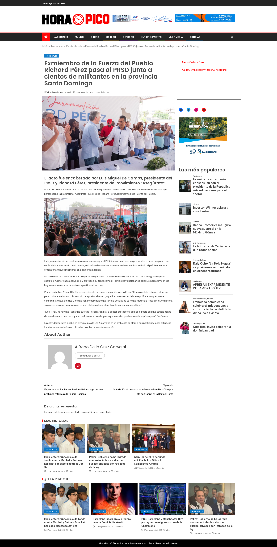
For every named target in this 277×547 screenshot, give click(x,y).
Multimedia (176, 37)
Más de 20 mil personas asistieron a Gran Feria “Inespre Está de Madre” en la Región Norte (143, 389)
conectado (74, 411)
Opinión (111, 37)
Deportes (128, 37)
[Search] (232, 37)
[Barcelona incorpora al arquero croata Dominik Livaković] (114, 499)
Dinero (95, 37)
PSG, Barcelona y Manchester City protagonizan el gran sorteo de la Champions (162, 522)
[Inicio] (46, 37)
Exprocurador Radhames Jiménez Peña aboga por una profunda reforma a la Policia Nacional (73, 389)
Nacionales (61, 37)
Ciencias (195, 37)
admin (71, 471)
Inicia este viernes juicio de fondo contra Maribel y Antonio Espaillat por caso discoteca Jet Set (64, 522)
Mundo (79, 37)
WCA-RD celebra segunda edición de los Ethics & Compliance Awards (149, 460)
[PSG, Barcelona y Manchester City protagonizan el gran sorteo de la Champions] (162, 499)
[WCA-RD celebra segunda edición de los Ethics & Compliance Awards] (153, 438)
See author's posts (90, 355)
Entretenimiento (151, 37)
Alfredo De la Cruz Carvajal (59, 92)
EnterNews (155, 543)
